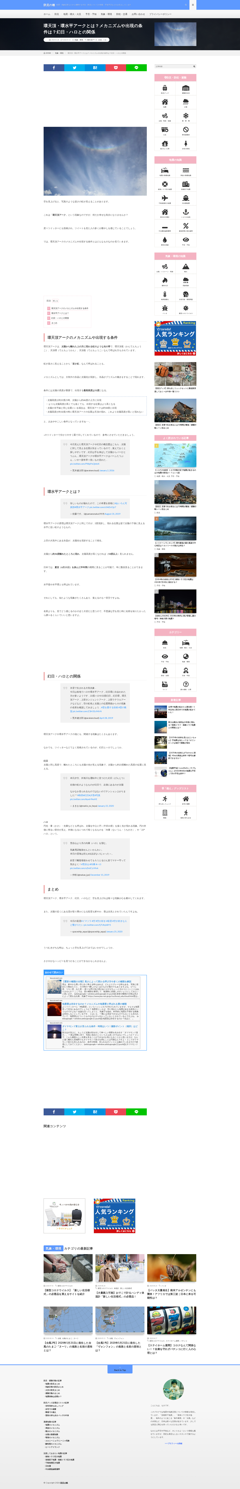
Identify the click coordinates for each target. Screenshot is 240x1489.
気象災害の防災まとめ (54, 1387)
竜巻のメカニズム (52, 1437)
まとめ (52, 323)
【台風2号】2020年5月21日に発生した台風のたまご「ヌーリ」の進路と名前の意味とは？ (68, 1346)
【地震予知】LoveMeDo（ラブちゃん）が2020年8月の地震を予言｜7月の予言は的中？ (182, 771)
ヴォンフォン (119, 1338)
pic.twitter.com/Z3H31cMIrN (87, 711)
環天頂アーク (92, 40)
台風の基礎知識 (51, 1434)
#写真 (97, 795)
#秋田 (80, 795)
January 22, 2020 (106, 805)
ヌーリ (75, 1338)
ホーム (47, 14)
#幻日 (86, 795)
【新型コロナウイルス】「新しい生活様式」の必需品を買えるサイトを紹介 (67, 1292)
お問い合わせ (138, 14)
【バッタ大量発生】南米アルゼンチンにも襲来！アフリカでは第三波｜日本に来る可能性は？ (171, 1294)
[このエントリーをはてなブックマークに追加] (95, 67)
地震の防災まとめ (52, 1384)
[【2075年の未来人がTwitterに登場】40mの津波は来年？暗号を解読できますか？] (160, 757)
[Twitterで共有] (74, 67)
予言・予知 (91, 14)
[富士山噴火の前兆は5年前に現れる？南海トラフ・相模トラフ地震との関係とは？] (160, 727)
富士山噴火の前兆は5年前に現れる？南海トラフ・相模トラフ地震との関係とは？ (181, 725)
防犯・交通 (121, 14)
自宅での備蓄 (50, 1409)
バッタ (163, 1286)
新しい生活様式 (126, 1288)
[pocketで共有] (116, 67)
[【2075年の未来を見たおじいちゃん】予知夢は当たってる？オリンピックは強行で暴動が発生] (160, 742)
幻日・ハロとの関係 (58, 318)
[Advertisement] (95, 99)
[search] (194, 66)
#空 (93, 921)
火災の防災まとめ (52, 1390)
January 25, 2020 (114, 931)
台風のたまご (67, 1338)
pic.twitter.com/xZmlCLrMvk (84, 868)
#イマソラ (86, 921)
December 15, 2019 (99, 874)
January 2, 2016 (106, 470)
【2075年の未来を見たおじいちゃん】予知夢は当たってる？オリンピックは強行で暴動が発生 (182, 740)
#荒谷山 (85, 864)
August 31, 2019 (112, 513)
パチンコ (183, 1341)
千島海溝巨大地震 (52, 1463)
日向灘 (48, 1466)
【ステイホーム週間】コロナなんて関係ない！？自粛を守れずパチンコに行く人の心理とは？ (171, 1349)
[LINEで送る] (136, 67)
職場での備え (50, 1412)
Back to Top (120, 1370)
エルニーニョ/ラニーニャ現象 (57, 1440)
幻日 (100, 40)
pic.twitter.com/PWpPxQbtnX (84, 463)
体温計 (116, 1288)
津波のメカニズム (52, 1428)
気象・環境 (106, 14)
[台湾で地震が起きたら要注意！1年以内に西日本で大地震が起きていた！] (160, 712)
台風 (59, 1338)
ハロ (104, 40)
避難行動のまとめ (52, 1393)
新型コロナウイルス (65, 1286)
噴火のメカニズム (52, 1431)
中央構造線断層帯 (52, 1469)
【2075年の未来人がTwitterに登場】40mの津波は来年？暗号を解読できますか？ (182, 755)
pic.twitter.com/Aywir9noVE (83, 799)
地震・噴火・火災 (72, 14)
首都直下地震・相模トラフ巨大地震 (59, 1460)
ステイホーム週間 (172, 1341)
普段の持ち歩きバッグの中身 (57, 1415)
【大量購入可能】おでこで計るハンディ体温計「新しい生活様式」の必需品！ (119, 1294)
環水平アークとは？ (58, 313)
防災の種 (64, 1483)
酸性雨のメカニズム (53, 1444)
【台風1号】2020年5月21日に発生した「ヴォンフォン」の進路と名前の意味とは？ (118, 1346)
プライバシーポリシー (160, 14)
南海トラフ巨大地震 (53, 1456)
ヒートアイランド (52, 1447)
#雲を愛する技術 (109, 707)
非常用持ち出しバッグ (54, 1406)
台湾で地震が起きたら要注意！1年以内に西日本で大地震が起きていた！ (181, 709)
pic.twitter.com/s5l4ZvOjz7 (103, 507)
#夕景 (92, 795)
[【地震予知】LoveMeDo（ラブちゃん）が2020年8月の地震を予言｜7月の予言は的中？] (160, 773)
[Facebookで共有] (54, 67)
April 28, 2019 (106, 718)
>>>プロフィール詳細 (173, 1443)
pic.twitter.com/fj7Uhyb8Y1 (97, 924)
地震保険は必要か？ (53, 1396)
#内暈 (92, 864)
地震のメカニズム (52, 1425)
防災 (57, 14)
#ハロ (98, 864)
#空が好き (101, 921)
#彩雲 (109, 921)
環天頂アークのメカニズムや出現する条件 (68, 308)
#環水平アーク (82, 507)
